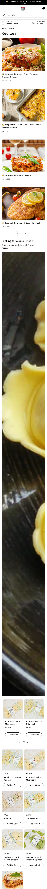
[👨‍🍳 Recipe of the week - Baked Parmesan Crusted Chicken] (23, 54)
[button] (43, 9)
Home (4, 28)
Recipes (11, 28)
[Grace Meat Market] (23, 9)
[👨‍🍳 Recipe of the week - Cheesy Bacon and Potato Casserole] (23, 105)
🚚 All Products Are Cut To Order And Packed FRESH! (23, 2)
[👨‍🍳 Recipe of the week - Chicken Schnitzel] (23, 203)
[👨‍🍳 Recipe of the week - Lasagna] (23, 155)
